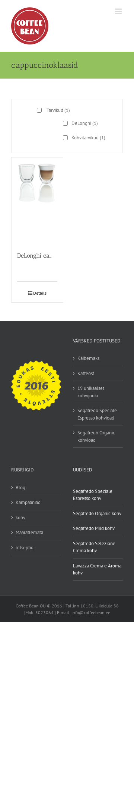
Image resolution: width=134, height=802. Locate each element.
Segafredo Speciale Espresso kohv (92, 495)
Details (40, 293)
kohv (20, 517)
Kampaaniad (28, 502)
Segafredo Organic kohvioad (96, 436)
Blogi (21, 487)
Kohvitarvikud (88, 138)
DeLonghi (84, 123)
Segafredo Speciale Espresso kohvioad (97, 414)
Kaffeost (85, 373)
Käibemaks (88, 358)
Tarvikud (58, 110)
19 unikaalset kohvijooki (90, 392)
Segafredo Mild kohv (94, 528)
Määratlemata (29, 532)
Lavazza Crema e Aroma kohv (97, 569)
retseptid (25, 547)
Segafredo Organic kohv (97, 513)
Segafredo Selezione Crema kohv (94, 547)
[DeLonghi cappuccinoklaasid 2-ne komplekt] (37, 201)
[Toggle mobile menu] (119, 11)
